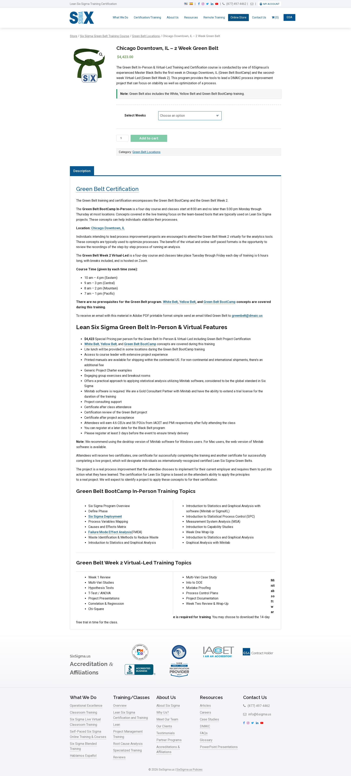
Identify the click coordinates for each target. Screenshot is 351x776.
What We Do (120, 17)
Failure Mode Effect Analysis (109, 532)
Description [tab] (82, 171)
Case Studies (209, 719)
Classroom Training (83, 712)
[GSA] (258, 659)
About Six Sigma (168, 705)
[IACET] (219, 659)
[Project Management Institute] (140, 659)
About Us (173, 17)
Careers (205, 712)
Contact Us (259, 17)
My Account (271, 3)
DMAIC (205, 726)
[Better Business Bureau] (140, 677)
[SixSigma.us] (81, 18)
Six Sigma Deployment (105, 516)
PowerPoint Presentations (219, 747)
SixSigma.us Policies (189, 769)
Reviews (119, 757)
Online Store (238, 17)
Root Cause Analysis (128, 744)
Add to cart (148, 138)
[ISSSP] (179, 659)
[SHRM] (179, 677)
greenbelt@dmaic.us (247, 316)
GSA (289, 17)
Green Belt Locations (146, 36)
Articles (205, 705)
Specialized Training (127, 750)
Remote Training (214, 17)
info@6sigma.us (259, 714)
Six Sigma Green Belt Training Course (104, 36)
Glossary (206, 740)
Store (73, 36)
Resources (191, 17)
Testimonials (165, 733)
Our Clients (164, 726)
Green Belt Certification (107, 189)
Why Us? (162, 712)
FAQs (204, 733)
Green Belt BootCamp (220, 302)
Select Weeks (135, 115)
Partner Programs (169, 740)
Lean (116, 725)
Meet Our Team (167, 719)
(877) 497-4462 (236, 3)
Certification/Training (147, 17)
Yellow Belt (187, 302)
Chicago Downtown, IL (108, 228)
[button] (101, 54)
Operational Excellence (86, 705)
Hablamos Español (83, 756)
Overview (120, 705)
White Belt (170, 302)
